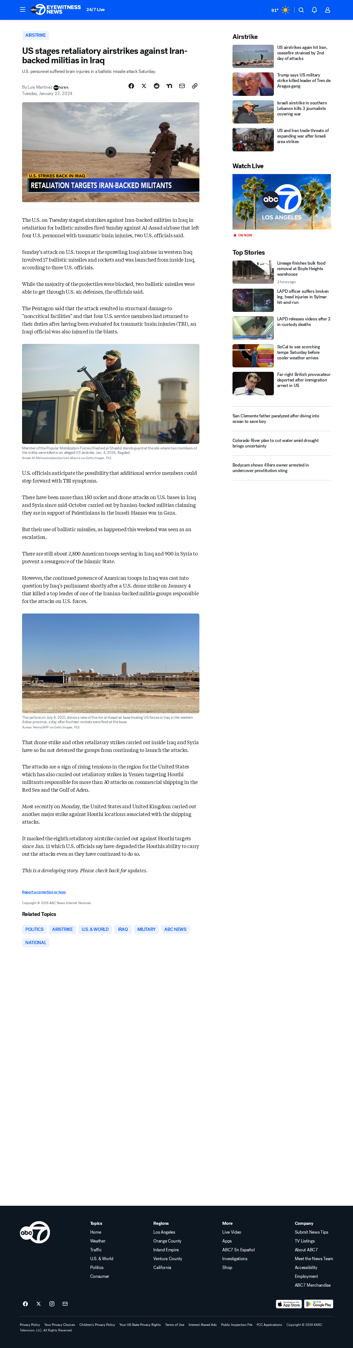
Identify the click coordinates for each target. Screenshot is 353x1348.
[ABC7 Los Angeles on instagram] (51, 1304)
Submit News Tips (311, 1232)
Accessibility (306, 1267)
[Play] (281, 202)
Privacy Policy (30, 1324)
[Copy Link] (194, 86)
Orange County (167, 1241)
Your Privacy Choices (59, 1324)
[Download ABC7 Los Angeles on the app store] (289, 1304)
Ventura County (167, 1259)
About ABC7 (306, 1250)
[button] (22, 9)
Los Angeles (164, 1232)
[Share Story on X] (144, 86)
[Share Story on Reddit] (156, 86)
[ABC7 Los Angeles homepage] (56, 10)
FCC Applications (269, 1324)
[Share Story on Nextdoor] (169, 86)
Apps (227, 1241)
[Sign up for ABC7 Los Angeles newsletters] (65, 1304)
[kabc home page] (35, 1232)
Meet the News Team (314, 1259)
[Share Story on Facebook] (131, 86)
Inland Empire (166, 1250)
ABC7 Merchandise (313, 1285)
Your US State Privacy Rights (140, 1324)
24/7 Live (95, 9)
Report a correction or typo (44, 892)
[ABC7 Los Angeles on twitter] (38, 1304)
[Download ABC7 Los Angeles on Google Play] (318, 1304)
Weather (98, 1241)
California (162, 1267)
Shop (227, 1267)
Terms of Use (174, 1324)
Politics (96, 1267)
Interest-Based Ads (203, 1324)
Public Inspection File (236, 1324)
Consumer (99, 1276)
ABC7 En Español (238, 1250)
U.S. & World (101, 1259)
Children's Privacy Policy (97, 1324)
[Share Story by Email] (182, 86)
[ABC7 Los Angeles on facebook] (25, 1304)
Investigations (234, 1259)
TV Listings (304, 1241)
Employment (306, 1276)
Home (95, 1232)
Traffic (96, 1250)
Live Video (231, 1232)
